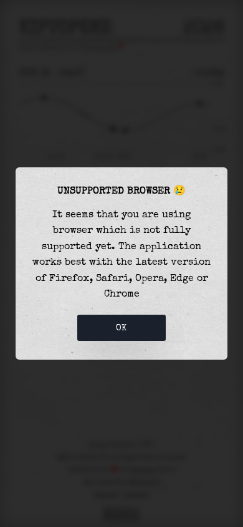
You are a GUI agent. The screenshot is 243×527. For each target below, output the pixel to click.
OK (121, 327)
